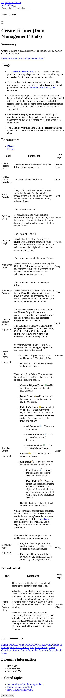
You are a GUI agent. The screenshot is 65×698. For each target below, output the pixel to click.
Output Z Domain (38, 647)
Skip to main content (11, 2)
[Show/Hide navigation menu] (14, 6)
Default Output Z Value (12, 644)
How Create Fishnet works (20, 689)
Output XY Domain (19, 647)
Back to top (7, 695)
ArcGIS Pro (7, 5)
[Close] (2, 21)
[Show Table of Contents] (2, 23)
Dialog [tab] (10, 146)
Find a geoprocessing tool (19, 687)
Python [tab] (10, 149)
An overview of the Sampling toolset (24, 684)
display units (46, 519)
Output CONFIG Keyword (38, 644)
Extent (24, 650)
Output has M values (38, 650)
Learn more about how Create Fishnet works (22, 58)
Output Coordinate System (42, 87)
